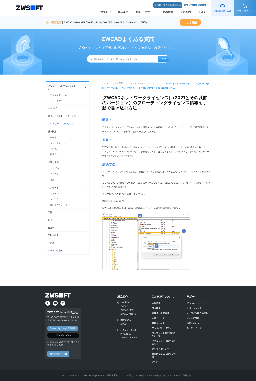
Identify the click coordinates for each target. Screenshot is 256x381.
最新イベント (158, 323)
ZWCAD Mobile (128, 313)
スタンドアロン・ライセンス (62, 115)
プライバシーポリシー (162, 328)
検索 (163, 58)
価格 (138, 11)
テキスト (54, 174)
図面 (50, 212)
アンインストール (58, 95)
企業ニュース (158, 318)
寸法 (52, 179)
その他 (53, 148)
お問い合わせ (56, 353)
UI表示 (53, 137)
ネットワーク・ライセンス (61, 123)
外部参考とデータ (58, 204)
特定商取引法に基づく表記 (163, 355)
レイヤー (52, 220)
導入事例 (123, 11)
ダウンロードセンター (197, 303)
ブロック (54, 199)
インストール (56, 100)
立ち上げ (52, 108)
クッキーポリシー (160, 348)
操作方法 (54, 154)
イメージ (54, 193)
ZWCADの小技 (55, 250)
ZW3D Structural (128, 337)
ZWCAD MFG (127, 310)
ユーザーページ (194, 328)
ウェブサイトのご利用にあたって (163, 334)
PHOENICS (125, 334)
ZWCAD (124, 306)
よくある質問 (193, 318)
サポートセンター (195, 308)
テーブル (54, 168)
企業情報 (156, 303)
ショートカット (57, 143)
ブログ (202, 11)
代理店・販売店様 (160, 313)
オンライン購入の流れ (197, 313)
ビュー (51, 227)
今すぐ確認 (190, 22)
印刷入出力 (53, 235)
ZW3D (123, 323)
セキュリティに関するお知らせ (163, 342)
